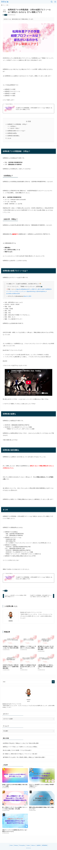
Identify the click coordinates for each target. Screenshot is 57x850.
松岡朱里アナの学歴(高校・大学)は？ (17, 124)
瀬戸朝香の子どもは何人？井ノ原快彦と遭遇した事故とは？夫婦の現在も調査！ (24, 757)
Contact (28, 845)
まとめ (9, 138)
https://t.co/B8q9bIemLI (22, 289)
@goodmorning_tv (31, 291)
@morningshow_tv (42, 291)
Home (11, 845)
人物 (6, 14)
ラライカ (5, 2)
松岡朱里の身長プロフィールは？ (16, 130)
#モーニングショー (21, 291)
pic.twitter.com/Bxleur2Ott (13, 293)
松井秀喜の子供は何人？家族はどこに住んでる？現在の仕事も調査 (21, 743)
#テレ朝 (37, 289)
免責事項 (39, 845)
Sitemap (16, 845)
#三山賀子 (42, 289)
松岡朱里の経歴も (12, 133)
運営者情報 (44, 845)
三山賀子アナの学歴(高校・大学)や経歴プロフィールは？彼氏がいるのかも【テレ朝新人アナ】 (34, 108)
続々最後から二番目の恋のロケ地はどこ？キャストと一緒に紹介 (20, 753)
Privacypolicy (22, 845)
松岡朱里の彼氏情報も (13, 135)
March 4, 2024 (27, 296)
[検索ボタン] (51, 2)
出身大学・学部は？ (15, 128)
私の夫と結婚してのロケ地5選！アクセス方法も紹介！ (17, 750)
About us (33, 845)
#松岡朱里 (48, 289)
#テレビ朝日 (31, 289)
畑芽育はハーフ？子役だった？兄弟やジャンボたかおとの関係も (20, 746)
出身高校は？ (13, 126)
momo (11, 621)
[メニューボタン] (55, 2)
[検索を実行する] (53, 681)
